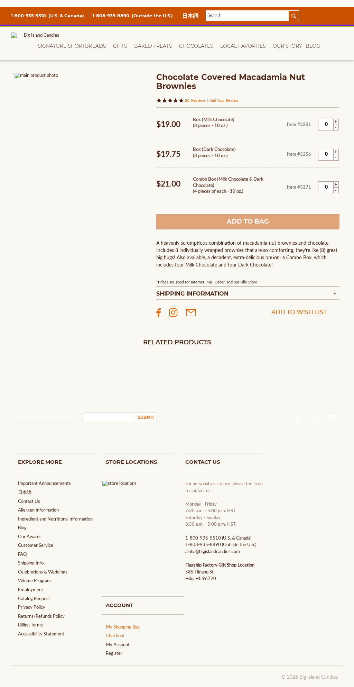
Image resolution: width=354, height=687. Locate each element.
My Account (118, 645)
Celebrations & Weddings (42, 572)
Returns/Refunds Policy (41, 616)
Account (312, 15)
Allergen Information (38, 510)
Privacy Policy (31, 607)
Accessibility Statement (41, 634)
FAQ (22, 554)
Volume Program (34, 581)
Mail (332, 418)
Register (114, 653)
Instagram (314, 418)
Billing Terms (30, 625)
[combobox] (252, 15)
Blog (22, 528)
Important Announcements (44, 483)
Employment (30, 590)
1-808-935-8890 (112, 15)
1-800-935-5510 (29, 15)
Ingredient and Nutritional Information (55, 519)
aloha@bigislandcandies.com (212, 552)
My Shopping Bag (123, 627)
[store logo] (38, 45)
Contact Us (29, 501)
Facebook (298, 418)
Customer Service (35, 545)
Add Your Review (224, 100)
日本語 (190, 15)
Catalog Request (34, 599)
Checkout (115, 636)
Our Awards (29, 537)
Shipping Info (31, 563)
